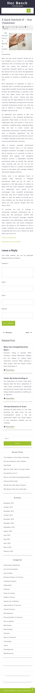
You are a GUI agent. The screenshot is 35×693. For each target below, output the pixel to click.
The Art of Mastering (9, 237)
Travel (6, 645)
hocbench (21, 27)
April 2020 (7, 543)
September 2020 (9, 527)
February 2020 (8, 551)
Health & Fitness (9, 597)
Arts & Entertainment (11, 569)
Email (4, 295)
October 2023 (8, 515)
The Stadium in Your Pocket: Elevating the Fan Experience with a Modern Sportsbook (16, 461)
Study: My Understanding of (16, 378)
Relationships (8, 629)
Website (4, 309)
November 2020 (9, 523)
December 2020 (9, 519)
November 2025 (9, 503)
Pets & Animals (9, 621)
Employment (8, 585)
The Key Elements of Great (15, 406)
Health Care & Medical (11, 601)
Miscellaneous (8, 613)
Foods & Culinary (9, 593)
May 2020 (7, 539)
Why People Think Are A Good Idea (15, 489)
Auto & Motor (8, 573)
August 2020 (8, 531)
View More (10, 370)
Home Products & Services (12, 605)
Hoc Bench (17, 3)
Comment (5, 263)
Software (7, 633)
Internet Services (9, 609)
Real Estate (7, 625)
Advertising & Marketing (12, 565)
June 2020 (7, 535)
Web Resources (9, 653)
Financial (7, 589)
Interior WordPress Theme (12, 690)
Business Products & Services (13, 577)
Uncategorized (8, 649)
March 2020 (7, 547)
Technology (7, 641)
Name (4, 282)
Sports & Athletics (10, 637)
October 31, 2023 (10, 27)
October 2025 (8, 507)
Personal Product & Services (13, 617)
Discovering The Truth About (11, 241)
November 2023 (9, 511)
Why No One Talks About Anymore (15, 485)
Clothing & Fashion (10, 581)
